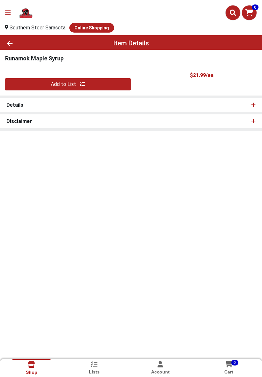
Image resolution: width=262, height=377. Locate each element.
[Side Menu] (8, 12)
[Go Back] (36, 43)
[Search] (233, 13)
